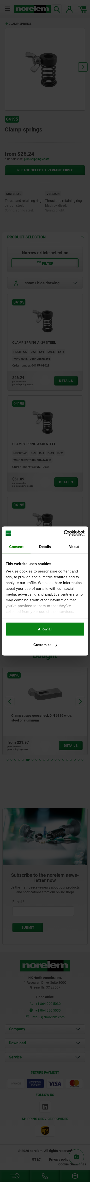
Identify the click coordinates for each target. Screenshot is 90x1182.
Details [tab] (45, 546)
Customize (42, 645)
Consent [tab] (16, 546)
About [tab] (73, 546)
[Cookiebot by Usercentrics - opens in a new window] (64, 533)
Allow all (45, 629)
